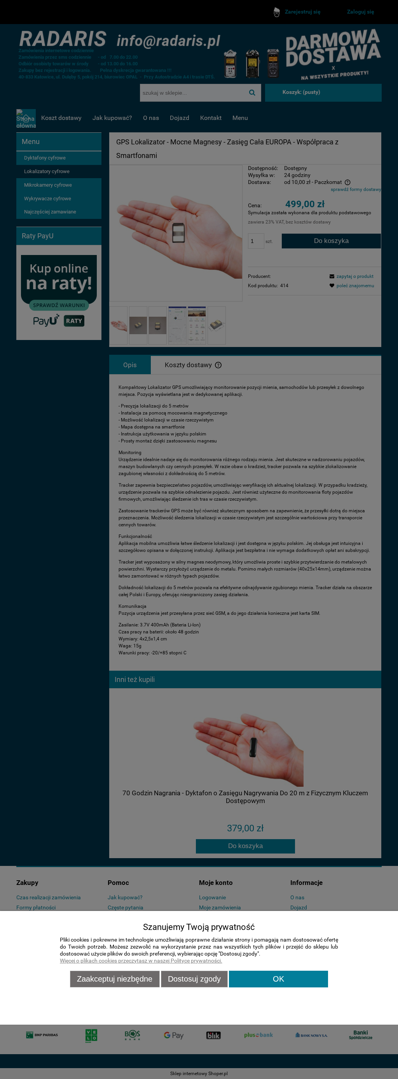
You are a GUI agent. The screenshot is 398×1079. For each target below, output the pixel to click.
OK (278, 979)
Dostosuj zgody (194, 979)
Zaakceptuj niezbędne (114, 979)
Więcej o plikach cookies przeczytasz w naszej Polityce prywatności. (141, 961)
